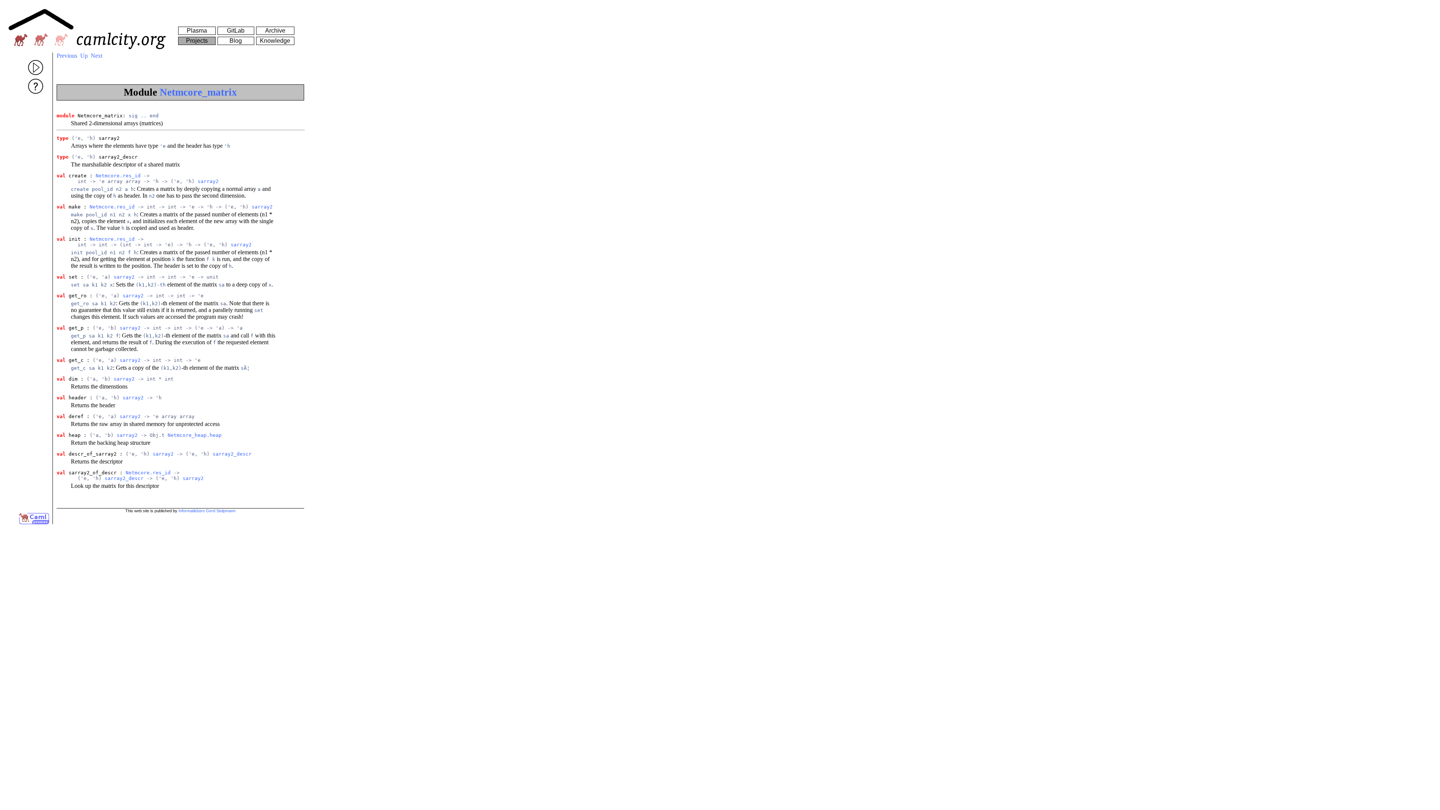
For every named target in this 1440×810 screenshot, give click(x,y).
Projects (197, 41)
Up (84, 55)
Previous (67, 55)
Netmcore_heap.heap (195, 435)
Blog (236, 41)
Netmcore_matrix (198, 92)
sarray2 (208, 181)
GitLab (235, 30)
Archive (275, 30)
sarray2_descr (232, 454)
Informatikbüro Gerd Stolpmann (207, 510)
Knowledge (275, 41)
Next (96, 55)
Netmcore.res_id (118, 175)
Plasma (197, 30)
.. (144, 115)
